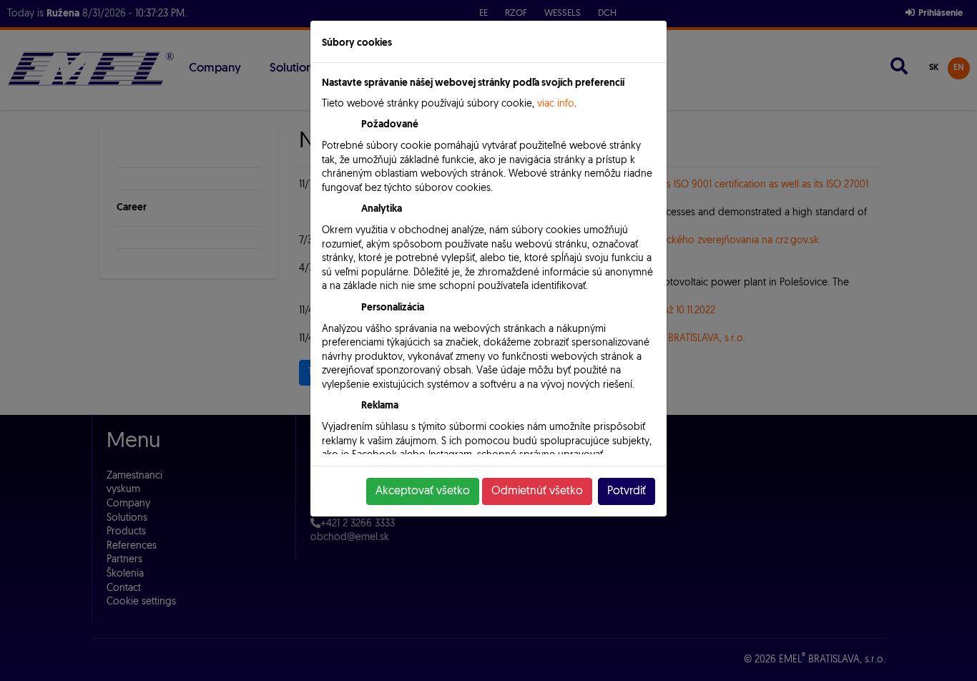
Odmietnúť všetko (537, 491)
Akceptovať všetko (422, 491)
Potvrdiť (626, 491)
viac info (555, 104)
